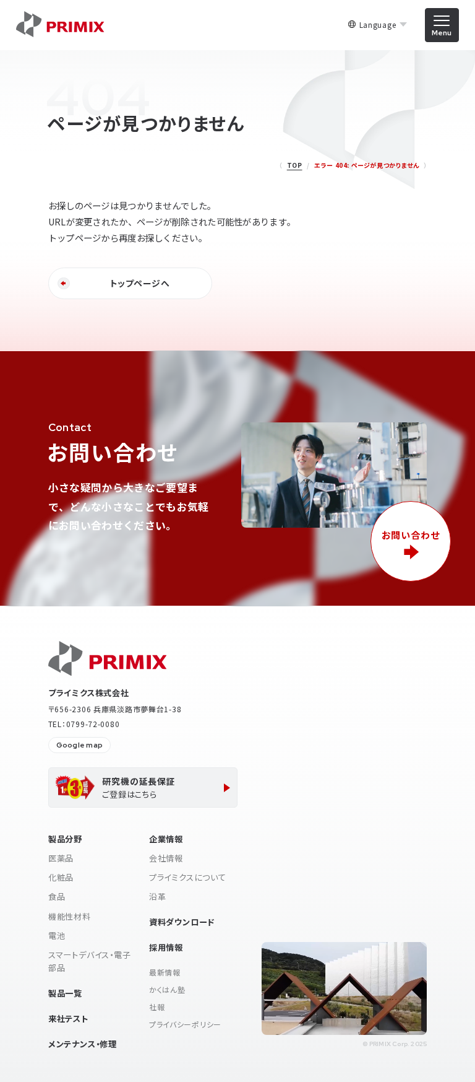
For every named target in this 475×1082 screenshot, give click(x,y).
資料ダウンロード (182, 922)
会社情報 (166, 858)
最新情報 (165, 972)
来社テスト (68, 1018)
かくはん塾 (167, 989)
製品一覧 (65, 993)
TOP (294, 165)
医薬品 (61, 858)
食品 (57, 896)
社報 (157, 1006)
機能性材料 (69, 916)
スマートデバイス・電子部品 (89, 961)
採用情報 (166, 947)
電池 (57, 935)
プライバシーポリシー (185, 1024)
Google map (79, 745)
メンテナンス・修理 (82, 1044)
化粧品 (61, 877)
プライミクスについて (187, 877)
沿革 (157, 896)
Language (377, 24)
